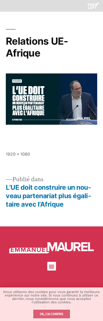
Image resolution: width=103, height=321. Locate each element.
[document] (51, 160)
